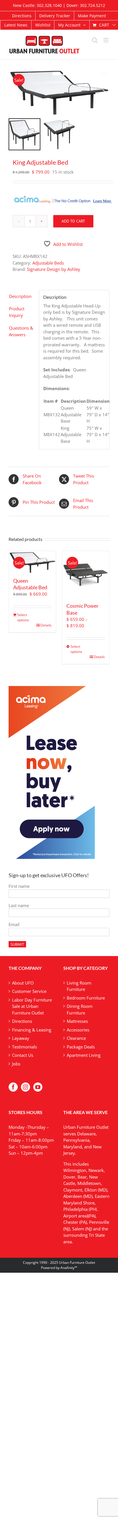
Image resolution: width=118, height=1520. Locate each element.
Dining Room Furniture (80, 1009)
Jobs (16, 1064)
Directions (22, 1021)
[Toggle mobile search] (95, 40)
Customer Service (29, 991)
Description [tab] (20, 296)
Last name (19, 905)
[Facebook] (13, 1087)
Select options (23, 617)
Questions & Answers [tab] (21, 331)
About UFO (23, 983)
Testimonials (24, 1047)
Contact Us (22, 1055)
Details (46, 625)
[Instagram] (25, 1087)
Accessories (78, 1030)
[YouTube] (37, 1087)
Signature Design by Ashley (53, 269)
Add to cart (73, 221)
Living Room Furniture (79, 986)
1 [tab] (56, 74)
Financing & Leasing (31, 1030)
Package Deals (81, 1047)
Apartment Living (84, 1055)
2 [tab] (64, 74)
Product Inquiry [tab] (16, 312)
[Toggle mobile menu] (106, 40)
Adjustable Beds (48, 263)
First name (19, 886)
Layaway (20, 1038)
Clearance (76, 1038)
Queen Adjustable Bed (30, 583)
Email (14, 924)
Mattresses (77, 1021)
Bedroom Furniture (86, 998)
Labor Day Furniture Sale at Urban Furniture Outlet (32, 1006)
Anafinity (67, 1267)
